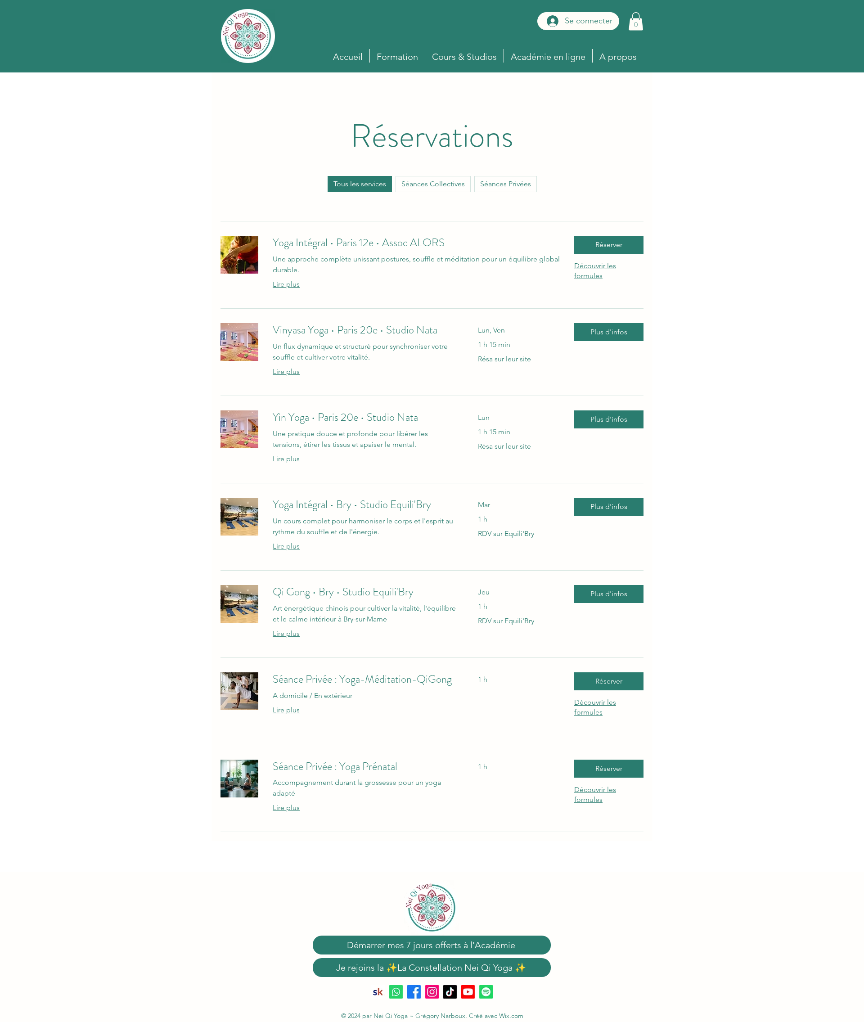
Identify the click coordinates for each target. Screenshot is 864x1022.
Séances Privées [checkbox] (505, 184)
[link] (416, 243)
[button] (636, 21)
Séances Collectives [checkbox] (433, 184)
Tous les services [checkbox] (359, 184)
